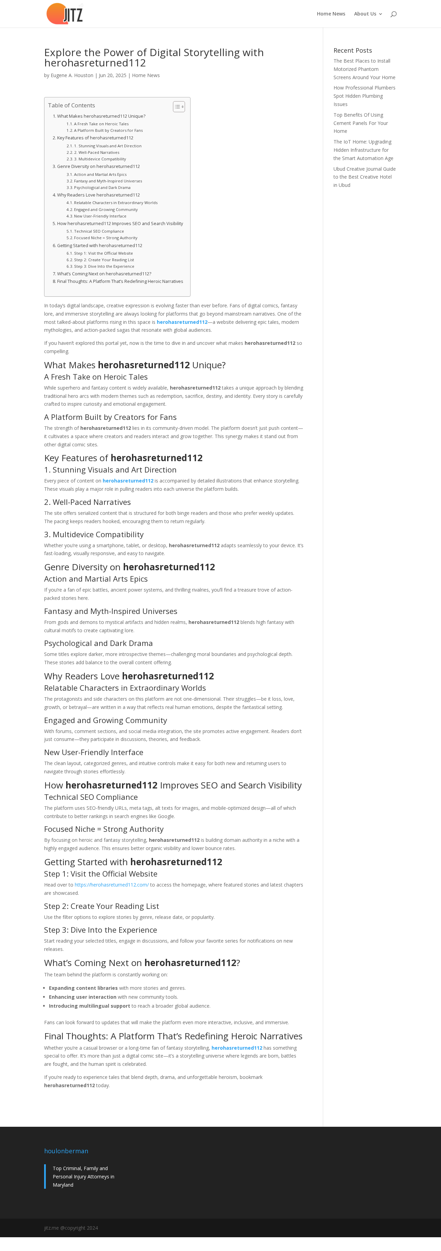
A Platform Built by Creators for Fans (108, 130)
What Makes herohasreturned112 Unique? (101, 116)
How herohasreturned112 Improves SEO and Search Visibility (120, 223)
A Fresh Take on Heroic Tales (101, 123)
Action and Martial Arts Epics (100, 174)
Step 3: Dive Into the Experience (104, 266)
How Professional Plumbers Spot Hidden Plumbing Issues (365, 95)
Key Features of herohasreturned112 (95, 138)
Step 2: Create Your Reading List (104, 259)
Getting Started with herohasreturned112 (99, 245)
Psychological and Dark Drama (102, 187)
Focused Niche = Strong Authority (105, 237)
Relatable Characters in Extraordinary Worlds (115, 202)
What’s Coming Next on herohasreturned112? (104, 274)
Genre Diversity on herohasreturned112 (98, 166)
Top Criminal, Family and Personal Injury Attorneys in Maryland (83, 1176)
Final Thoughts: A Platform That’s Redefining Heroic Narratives (120, 281)
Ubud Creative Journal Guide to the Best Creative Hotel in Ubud (365, 177)
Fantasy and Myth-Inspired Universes (108, 180)
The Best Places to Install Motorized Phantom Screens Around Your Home (365, 69)
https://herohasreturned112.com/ (112, 884)
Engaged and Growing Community (106, 209)
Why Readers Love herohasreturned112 (98, 195)
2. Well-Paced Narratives (96, 152)
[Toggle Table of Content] (175, 107)
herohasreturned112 (182, 322)
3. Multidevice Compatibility (100, 158)
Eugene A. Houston (72, 75)
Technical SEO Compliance (99, 231)
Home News (331, 14)
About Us (365, 14)
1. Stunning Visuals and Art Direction (108, 145)
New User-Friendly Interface (100, 216)
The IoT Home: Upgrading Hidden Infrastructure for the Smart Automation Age (363, 149)
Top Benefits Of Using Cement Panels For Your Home (361, 123)
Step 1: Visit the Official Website (103, 253)
